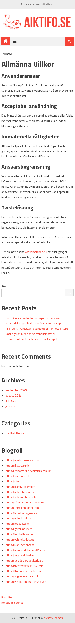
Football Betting (15, 433)
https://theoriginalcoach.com (23, 571)
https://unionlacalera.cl (20, 518)
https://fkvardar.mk (17, 465)
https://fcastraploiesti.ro (20, 486)
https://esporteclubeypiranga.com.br (28, 470)
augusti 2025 (14, 395)
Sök (3, 286)
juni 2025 (11, 406)
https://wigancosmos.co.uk (22, 576)
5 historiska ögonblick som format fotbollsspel (34, 323)
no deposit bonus (12, 602)
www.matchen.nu (36, 252)
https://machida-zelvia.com (22, 460)
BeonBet (7, 597)
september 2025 (16, 390)
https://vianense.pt (17, 476)
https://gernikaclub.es (19, 529)
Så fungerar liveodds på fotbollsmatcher (30, 334)
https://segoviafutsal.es (20, 555)
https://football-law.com (20, 534)
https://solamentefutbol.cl (21, 497)
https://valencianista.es (20, 539)
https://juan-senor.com (20, 544)
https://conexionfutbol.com (22, 507)
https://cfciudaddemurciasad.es (25, 502)
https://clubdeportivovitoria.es (24, 560)
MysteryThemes (53, 618)
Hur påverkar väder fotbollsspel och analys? (33, 318)
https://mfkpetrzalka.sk (20, 492)
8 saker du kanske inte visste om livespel (31, 339)
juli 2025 (11, 400)
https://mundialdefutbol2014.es (25, 550)
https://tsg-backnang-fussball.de (26, 581)
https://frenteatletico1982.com (25, 565)
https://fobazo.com (17, 523)
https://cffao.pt (15, 481)
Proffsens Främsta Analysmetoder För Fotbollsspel (37, 328)
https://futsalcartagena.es (21, 513)
